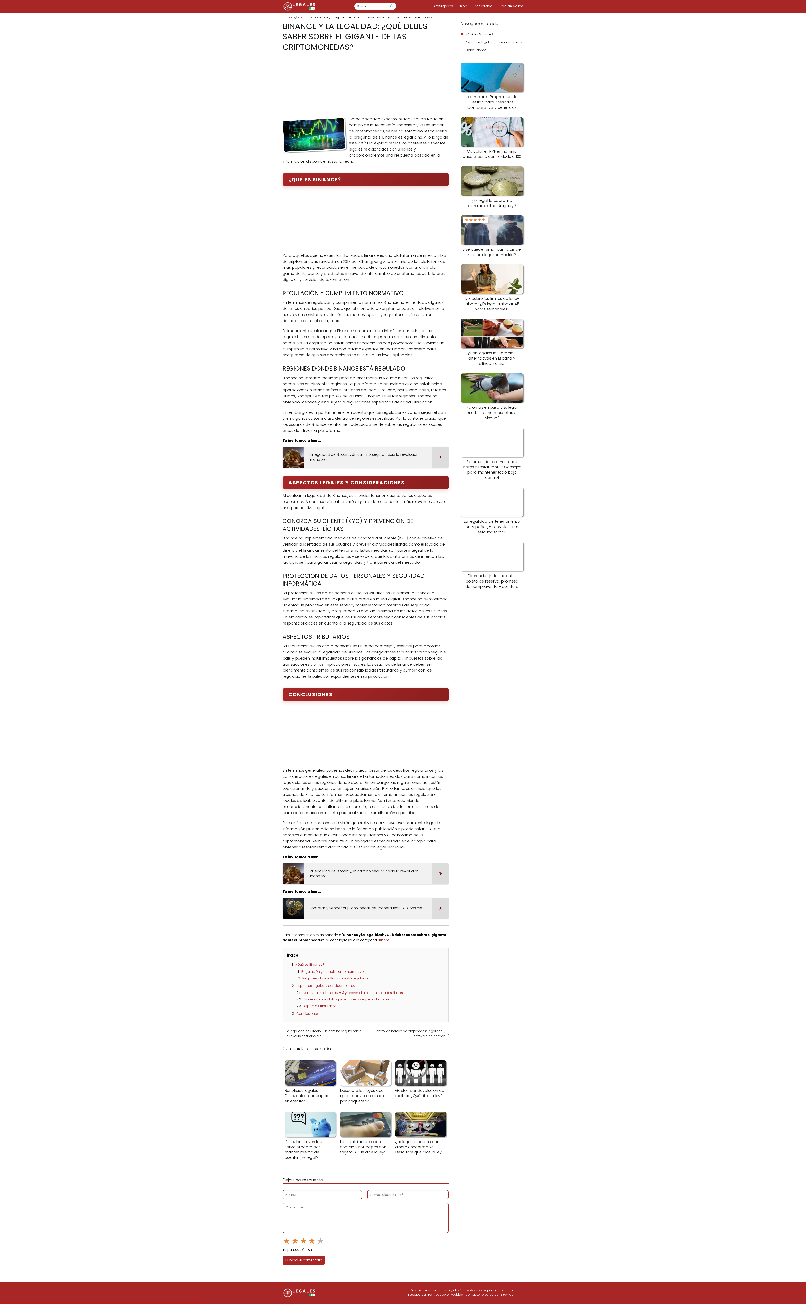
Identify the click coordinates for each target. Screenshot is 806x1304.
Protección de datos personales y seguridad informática (350, 999)
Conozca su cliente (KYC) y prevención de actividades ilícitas (352, 992)
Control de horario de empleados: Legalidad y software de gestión (409, 1033)
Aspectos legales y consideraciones (326, 985)
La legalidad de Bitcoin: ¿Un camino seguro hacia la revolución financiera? (323, 1033)
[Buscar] (391, 6)
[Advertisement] (366, 82)
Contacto (472, 1294)
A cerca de (490, 1294)
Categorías (443, 6)
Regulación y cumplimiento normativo (332, 971)
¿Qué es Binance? (309, 964)
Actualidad (483, 6)
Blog (463, 6)
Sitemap (507, 1294)
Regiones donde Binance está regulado (335, 978)
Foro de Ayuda (511, 6)
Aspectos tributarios (320, 1006)
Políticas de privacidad (445, 1294)
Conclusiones (307, 1013)
